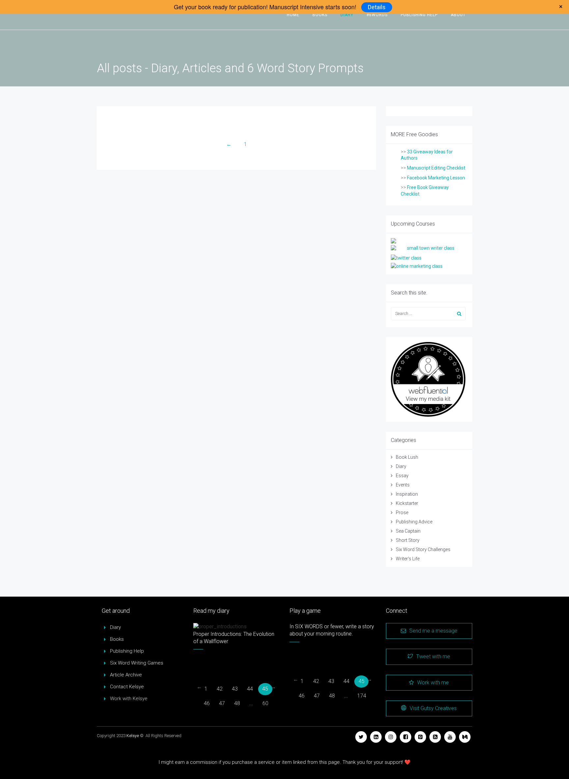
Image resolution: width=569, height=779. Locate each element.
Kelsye (132, 735)
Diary (346, 15)
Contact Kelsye (127, 687)
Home (293, 15)
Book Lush (407, 457)
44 (250, 689)
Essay (402, 475)
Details (377, 7)
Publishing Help (419, 15)
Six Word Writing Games (136, 663)
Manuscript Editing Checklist (436, 168)
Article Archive (126, 675)
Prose (402, 512)
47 (222, 703)
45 (265, 689)
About (458, 15)
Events (403, 484)
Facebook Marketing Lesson (436, 177)
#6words (377, 15)
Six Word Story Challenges (423, 549)
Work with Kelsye (129, 698)
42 (220, 689)
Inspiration (407, 494)
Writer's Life (408, 558)
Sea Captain (408, 531)
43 (235, 689)
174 (361, 696)
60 (265, 703)
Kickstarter (407, 503)
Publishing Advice (414, 521)
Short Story (408, 540)
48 (237, 703)
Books (319, 15)
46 (207, 703)
